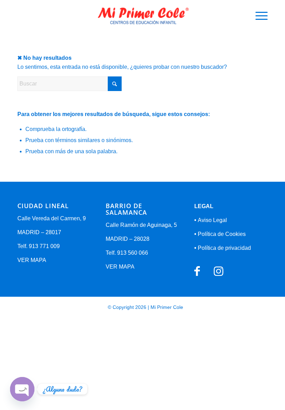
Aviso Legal (210, 220)
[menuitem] (258, 15)
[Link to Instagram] (218, 271)
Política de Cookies (220, 234)
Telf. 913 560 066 (127, 253)
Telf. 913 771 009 (38, 246)
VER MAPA (31, 260)
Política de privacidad (222, 248)
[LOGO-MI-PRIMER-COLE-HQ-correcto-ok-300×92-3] (142, 15)
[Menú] (258, 15)
